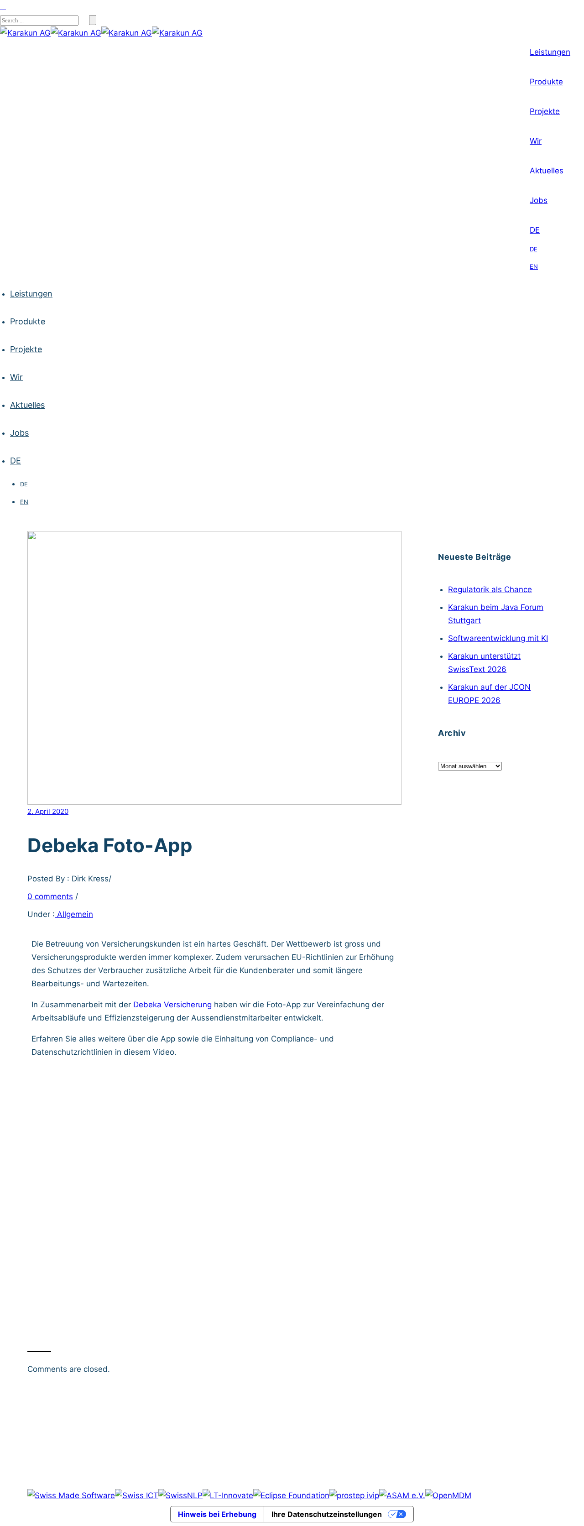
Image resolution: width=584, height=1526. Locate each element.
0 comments (50, 896)
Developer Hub (152, 1390)
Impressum (280, 1390)
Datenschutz (335, 1390)
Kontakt (235, 1390)
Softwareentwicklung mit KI (498, 638)
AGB (377, 1390)
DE (535, 229)
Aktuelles (546, 170)
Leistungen (550, 52)
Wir (536, 141)
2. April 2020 (47, 811)
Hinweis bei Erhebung (217, 1514)
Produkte (546, 81)
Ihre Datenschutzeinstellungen (326, 1514)
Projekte (545, 111)
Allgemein (74, 914)
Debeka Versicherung (172, 1004)
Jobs (539, 200)
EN (534, 266)
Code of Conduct (427, 1390)
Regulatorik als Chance (490, 589)
